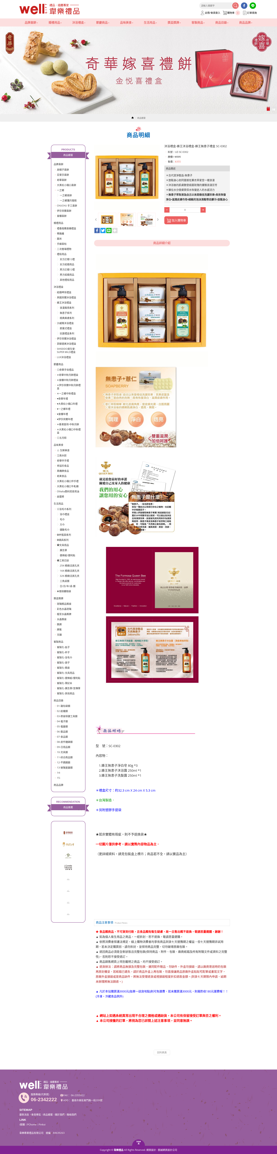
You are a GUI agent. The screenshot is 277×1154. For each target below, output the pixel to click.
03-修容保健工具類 (67, 716)
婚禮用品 (58, 222)
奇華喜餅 (62, 179)
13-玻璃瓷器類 (65, 767)
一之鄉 (60, 190)
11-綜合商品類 (65, 757)
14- (59, 772)
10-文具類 (62, 752)
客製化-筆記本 (64, 683)
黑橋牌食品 (63, 470)
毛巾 (62, 519)
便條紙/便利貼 (67, 555)
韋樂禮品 (49, 9)
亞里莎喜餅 (63, 174)
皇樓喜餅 (62, 215)
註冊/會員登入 (212, 12)
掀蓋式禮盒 (66, 328)
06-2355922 (78, 1095)
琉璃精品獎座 (64, 603)
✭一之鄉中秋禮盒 (66, 393)
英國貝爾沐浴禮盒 (66, 297)
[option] (138, 70)
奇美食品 (62, 476)
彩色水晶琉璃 (64, 608)
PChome (31, 1124)
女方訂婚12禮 (67, 259)
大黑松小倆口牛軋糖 (68, 486)
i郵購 (22, 1124)
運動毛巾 (64, 529)
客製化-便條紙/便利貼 (68, 678)
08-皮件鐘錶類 (65, 741)
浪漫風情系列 (67, 307)
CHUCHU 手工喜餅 (67, 205)
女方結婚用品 (67, 264)
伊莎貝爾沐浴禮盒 (66, 338)
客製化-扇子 (63, 647)
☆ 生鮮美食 (63, 450)
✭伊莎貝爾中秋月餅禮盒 (69, 386)
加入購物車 (179, 220)
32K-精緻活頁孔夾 (69, 575)
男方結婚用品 (67, 274)
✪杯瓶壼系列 (64, 534)
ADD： (67, 1100)
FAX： (66, 1095)
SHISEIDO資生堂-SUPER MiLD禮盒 (66, 350)
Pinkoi (42, 1124)
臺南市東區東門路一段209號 (87, 1100)
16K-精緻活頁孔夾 (69, 570)
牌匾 (59, 629)
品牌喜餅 (58, 164)
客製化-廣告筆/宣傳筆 (68, 688)
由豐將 (60, 496)
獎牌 (59, 624)
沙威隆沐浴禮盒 (65, 323)
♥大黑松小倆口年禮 (67, 403)
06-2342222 (44, 1099)
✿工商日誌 (63, 560)
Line (253, 5)
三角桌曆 (64, 581)
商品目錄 (58, 700)
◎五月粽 (62, 437)
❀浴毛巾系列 (64, 509)
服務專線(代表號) (40, 1094)
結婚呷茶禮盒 (64, 292)
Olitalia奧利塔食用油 (68, 491)
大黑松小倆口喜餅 (66, 185)
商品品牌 (58, 784)
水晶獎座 (62, 619)
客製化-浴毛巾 (64, 657)
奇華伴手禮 (63, 460)
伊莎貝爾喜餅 (64, 210)
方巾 (62, 524)
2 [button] (274, 109)
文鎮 (59, 634)
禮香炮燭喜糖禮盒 (66, 228)
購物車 (233, 12)
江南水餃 (62, 455)
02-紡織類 (62, 711)
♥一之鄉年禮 (63, 408)
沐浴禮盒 (58, 286)
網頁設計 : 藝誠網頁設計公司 (161, 1149)
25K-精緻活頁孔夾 (69, 565)
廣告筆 (63, 550)
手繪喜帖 (62, 243)
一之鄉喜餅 (66, 195)
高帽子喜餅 (63, 169)
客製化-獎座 (63, 667)
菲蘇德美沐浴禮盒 (66, 343)
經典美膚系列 (67, 318)
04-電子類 (62, 721)
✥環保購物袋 (64, 591)
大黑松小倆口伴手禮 (68, 481)
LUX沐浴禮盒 (64, 357)
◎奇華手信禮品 (65, 369)
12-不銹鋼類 (63, 762)
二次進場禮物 (64, 248)
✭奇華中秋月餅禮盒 (67, 374)
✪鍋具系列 (63, 539)
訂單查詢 (252, 12)
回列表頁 (162, 1052)
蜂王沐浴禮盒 (64, 302)
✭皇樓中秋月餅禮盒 (67, 380)
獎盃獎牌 (58, 598)
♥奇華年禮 (62, 398)
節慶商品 (58, 364)
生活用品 (58, 503)
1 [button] (268, 109)
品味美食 (58, 444)
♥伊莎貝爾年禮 (65, 419)
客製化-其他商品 (66, 693)
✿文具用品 (63, 545)
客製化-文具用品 (66, 672)
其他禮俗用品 (67, 279)
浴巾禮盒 (64, 514)
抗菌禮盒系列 (67, 333)
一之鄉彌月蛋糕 (68, 200)
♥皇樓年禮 (62, 414)
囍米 (59, 238)
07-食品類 (62, 736)
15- (59, 777)
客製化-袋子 (63, 662)
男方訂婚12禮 (67, 269)
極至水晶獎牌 (64, 614)
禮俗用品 (62, 254)
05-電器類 (62, 726)
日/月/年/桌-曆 (68, 586)
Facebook (244, 5)
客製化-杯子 (63, 652)
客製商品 (58, 641)
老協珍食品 (63, 465)
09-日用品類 (63, 747)
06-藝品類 (62, 731)
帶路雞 (60, 233)
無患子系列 (66, 312)
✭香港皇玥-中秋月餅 (68, 424)
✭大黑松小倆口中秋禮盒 (69, 431)
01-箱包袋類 (63, 705)
